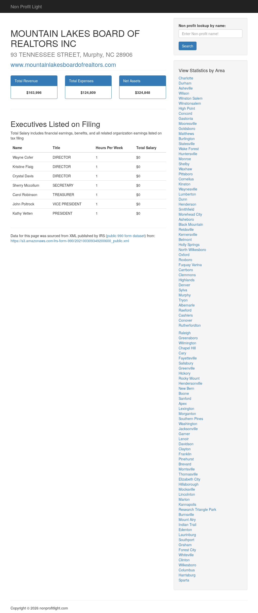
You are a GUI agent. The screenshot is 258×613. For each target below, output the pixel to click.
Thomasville (188, 474)
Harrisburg (187, 574)
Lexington (186, 408)
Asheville (186, 88)
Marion (184, 499)
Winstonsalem (190, 103)
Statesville (187, 143)
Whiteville (186, 554)
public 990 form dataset (126, 235)
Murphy (185, 294)
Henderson (187, 204)
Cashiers (186, 315)
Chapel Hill (187, 347)
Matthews (186, 133)
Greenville (187, 368)
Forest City (187, 549)
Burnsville (186, 514)
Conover (185, 320)
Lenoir (184, 438)
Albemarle (187, 305)
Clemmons (187, 274)
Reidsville (186, 229)
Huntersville (188, 153)
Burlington (187, 138)
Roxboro (185, 259)
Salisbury (186, 363)
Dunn (183, 199)
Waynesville (188, 188)
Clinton (184, 559)
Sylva (183, 289)
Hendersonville (190, 383)
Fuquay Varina (190, 264)
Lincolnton (187, 494)
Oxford (184, 254)
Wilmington (187, 342)
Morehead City (190, 214)
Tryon (183, 299)
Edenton (185, 529)
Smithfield (186, 209)
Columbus (187, 569)
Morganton (187, 413)
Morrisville (187, 468)
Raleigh (185, 332)
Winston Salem (191, 98)
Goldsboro (187, 128)
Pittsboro (186, 173)
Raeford (185, 310)
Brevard (185, 463)
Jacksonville (188, 428)
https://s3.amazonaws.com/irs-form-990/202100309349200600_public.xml (70, 240)
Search (187, 45)
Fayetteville (188, 357)
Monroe (185, 158)
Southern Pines (191, 418)
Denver (184, 284)
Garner (184, 433)
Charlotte (186, 77)
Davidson (186, 443)
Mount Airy (187, 519)
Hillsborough (189, 484)
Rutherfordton (190, 325)
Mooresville (188, 123)
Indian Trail (187, 524)
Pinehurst (186, 458)
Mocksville (187, 489)
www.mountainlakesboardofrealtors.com (63, 64)
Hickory (184, 373)
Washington (188, 423)
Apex (183, 403)
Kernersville (188, 234)
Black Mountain (191, 224)
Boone (184, 393)
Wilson (184, 93)
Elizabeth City (189, 479)
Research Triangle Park (197, 509)
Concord (185, 113)
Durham (185, 83)
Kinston (184, 183)
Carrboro (186, 269)
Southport (186, 539)
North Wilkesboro (192, 249)
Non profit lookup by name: (202, 25)
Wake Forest (189, 148)
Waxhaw (185, 168)
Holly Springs (189, 244)
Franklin (185, 453)
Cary (182, 352)
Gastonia (186, 118)
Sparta (184, 579)
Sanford (185, 398)
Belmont (185, 239)
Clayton (185, 448)
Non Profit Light (26, 6)
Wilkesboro (187, 564)
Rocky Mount (189, 378)
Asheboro (186, 219)
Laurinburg (187, 534)
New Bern (186, 388)
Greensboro (188, 337)
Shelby (184, 163)
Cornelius (186, 178)
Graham (185, 544)
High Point (187, 108)
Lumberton (187, 194)
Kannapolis (187, 504)
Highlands (187, 279)
